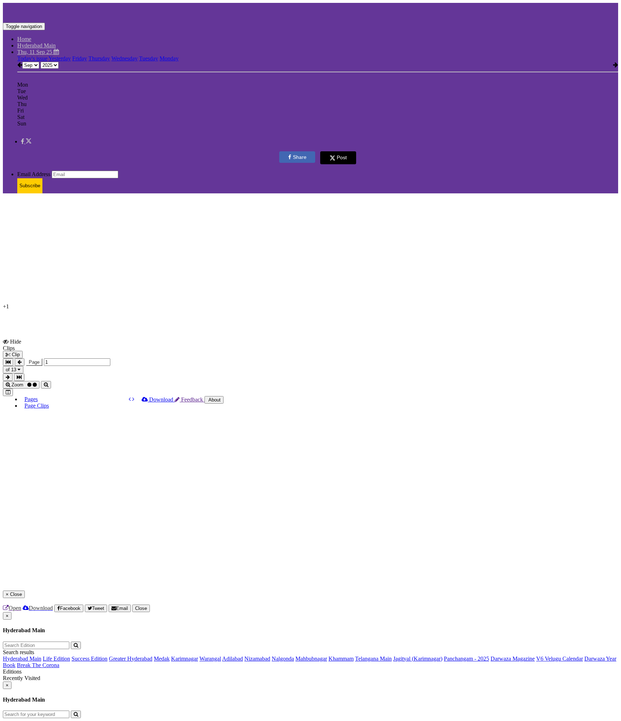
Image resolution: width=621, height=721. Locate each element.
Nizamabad (257, 659)
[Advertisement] (218, 249)
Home (24, 39)
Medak (162, 659)
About (214, 400)
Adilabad (232, 659)
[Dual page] (8, 392)
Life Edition (56, 659)
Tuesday (148, 58)
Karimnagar (184, 659)
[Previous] (130, 399)
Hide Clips (12, 345)
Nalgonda (283, 659)
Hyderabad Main (22, 659)
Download (161, 399)
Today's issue (32, 58)
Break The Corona (38, 665)
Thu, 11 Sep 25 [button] (35, 52)
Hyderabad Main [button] (36, 45)
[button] (26, 141)
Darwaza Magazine (513, 659)
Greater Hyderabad (130, 659)
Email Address (33, 174)
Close (141, 608)
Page (34, 362)
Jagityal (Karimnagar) (417, 659)
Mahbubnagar (311, 659)
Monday (169, 58)
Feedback (192, 399)
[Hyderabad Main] (310, 12)
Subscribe (29, 185)
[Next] (133, 399)
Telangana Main (373, 659)
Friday (79, 58)
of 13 (12, 369)
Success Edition (89, 659)
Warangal (210, 659)
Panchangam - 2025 (466, 659)
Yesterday (60, 58)
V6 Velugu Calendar (559, 659)
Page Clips (36, 406)
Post (342, 157)
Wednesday (124, 58)
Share (300, 157)
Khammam (341, 659)
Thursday (99, 58)
